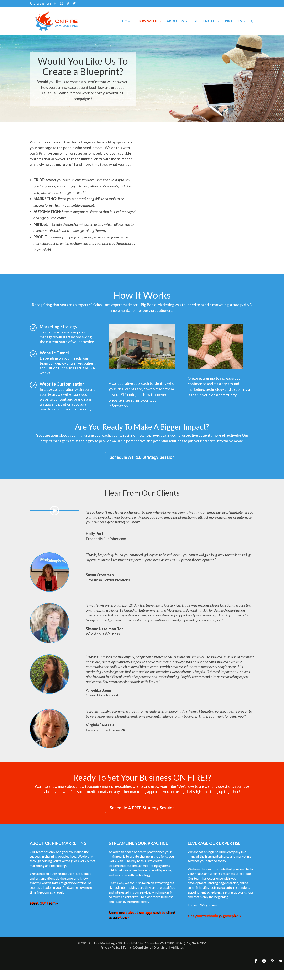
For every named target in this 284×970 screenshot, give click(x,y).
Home (127, 21)
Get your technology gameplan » (214, 915)
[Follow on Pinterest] (272, 961)
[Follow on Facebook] (255, 961)
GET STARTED (204, 21)
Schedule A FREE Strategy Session (142, 457)
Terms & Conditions (137, 947)
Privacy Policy (110, 947)
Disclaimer (161, 947)
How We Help (150, 21)
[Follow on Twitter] (280, 961)
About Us (175, 21)
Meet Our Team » (44, 903)
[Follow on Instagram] (264, 961)
